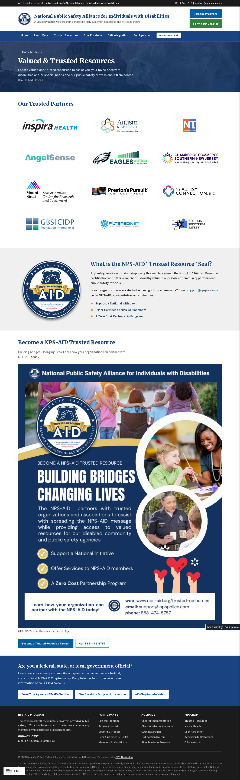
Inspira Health (192, 726)
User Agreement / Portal (113, 736)
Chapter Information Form (157, 726)
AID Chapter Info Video (150, 694)
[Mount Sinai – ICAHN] (50, 191)
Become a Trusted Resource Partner (46, 643)
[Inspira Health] (50, 125)
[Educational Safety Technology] (120, 224)
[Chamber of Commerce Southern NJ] (190, 158)
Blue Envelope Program (155, 742)
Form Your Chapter (205, 23)
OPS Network (192, 742)
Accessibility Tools (218, 627)
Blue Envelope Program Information (102, 694)
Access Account (168, 35)
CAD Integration (118, 35)
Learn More (41, 35)
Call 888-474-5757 (92, 643)
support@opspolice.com (208, 3)
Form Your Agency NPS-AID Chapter (45, 694)
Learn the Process (110, 731)
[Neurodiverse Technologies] (190, 125)
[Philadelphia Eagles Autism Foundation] (120, 158)
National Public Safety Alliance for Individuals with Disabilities (101, 16)
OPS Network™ (124, 757)
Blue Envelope (93, 35)
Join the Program (205, 13)
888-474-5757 (183, 3)
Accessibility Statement (198, 736)
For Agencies (142, 35)
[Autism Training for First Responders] (190, 224)
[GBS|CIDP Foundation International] (50, 224)
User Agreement (194, 731)
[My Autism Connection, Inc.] (190, 191)
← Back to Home (30, 52)
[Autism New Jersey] (120, 125)
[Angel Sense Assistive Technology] (50, 158)
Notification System (153, 736)
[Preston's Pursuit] (120, 191)
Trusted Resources (66, 35)
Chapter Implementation (156, 720)
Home (24, 35)
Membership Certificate (113, 742)
